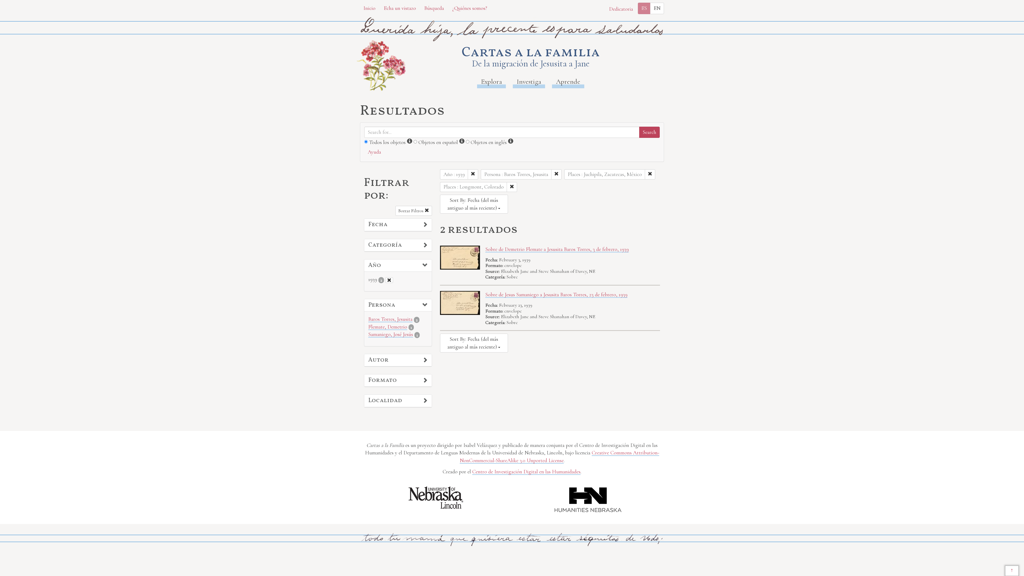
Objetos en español (438, 142)
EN (657, 8)
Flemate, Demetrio (387, 327)
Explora (491, 81)
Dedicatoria (621, 9)
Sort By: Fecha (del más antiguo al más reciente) (472, 204)
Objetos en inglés (489, 142)
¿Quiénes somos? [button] (469, 8)
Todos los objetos (387, 142)
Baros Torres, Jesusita (390, 319)
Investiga (529, 81)
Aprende (568, 81)
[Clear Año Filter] (389, 280)
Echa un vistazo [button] (400, 8)
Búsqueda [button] (434, 8)
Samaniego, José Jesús (390, 334)
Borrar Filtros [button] (411, 211)
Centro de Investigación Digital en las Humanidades (526, 472)
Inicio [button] (369, 8)
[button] (398, 225)
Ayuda (374, 152)
